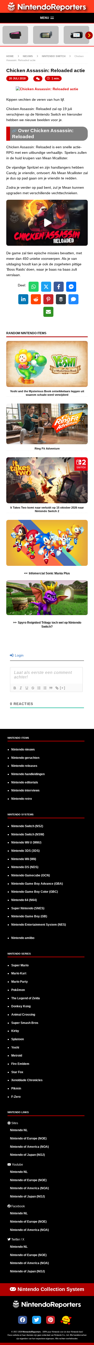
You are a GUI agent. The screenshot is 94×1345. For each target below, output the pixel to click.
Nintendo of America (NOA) (29, 1147)
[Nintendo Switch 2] (15, 35)
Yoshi (15, 1047)
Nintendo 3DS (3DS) (25, 851)
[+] (62, 688)
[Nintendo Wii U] (76, 35)
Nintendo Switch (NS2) (27, 826)
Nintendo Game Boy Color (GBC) (34, 891)
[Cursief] (21, 688)
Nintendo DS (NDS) (24, 867)
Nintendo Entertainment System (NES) (38, 924)
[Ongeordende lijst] (45, 688)
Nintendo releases (24, 766)
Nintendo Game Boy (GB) (29, 916)
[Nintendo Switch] (46, 35)
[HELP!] (66, 1320)
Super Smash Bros (24, 1023)
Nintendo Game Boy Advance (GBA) (37, 883)
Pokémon (18, 990)
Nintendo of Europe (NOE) (28, 1138)
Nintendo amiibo (22, 938)
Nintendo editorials (24, 782)
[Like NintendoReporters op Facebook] (22, 1320)
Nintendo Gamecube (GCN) (30, 875)
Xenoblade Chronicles (27, 1080)
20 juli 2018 (17, 78)
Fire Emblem (20, 1064)
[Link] (57, 688)
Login (19, 655)
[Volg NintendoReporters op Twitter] (36, 1320)
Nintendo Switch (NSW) (27, 834)
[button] (47, 18)
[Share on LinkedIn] (23, 299)
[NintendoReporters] (47, 10)
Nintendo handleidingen (28, 774)
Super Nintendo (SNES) (27, 908)
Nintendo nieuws (23, 749)
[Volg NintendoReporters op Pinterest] (50, 1320)
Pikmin (16, 1088)
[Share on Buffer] (61, 299)
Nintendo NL (19, 1130)
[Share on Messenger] (71, 287)
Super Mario (20, 965)
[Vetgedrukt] (15, 688)
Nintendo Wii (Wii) (23, 859)
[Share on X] (46, 287)
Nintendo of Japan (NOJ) (27, 1155)
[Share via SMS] (73, 299)
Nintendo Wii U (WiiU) (26, 842)
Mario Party (19, 981)
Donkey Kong (21, 1006)
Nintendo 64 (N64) (24, 900)
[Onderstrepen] (27, 688)
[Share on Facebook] (59, 287)
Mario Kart (18, 973)
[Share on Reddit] (36, 299)
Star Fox (17, 1072)
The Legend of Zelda (25, 998)
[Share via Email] (48, 312)
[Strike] (33, 688)
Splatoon (17, 1039)
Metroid (16, 1055)
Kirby (15, 1031)
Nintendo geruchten (25, 758)
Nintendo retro (21, 799)
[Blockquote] (51, 688)
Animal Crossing (23, 1014)
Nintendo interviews (25, 790)
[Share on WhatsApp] (34, 287)
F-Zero (16, 1097)
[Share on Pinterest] (48, 299)
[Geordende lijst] (39, 688)
